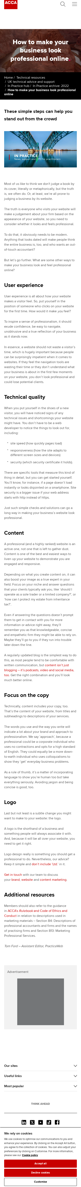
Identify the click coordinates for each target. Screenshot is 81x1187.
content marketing (53, 880)
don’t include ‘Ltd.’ (45, 864)
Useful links (13, 1076)
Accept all (40, 1163)
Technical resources (30, 78)
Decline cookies (40, 1172)
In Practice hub (18, 86)
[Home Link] (40, 1104)
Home (8, 78)
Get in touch (13, 875)
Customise (40, 1181)
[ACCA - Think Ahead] (10, 8)
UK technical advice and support (31, 82)
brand (15, 880)
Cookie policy (30, 1155)
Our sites (11, 1066)
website (27, 880)
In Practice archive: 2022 (51, 86)
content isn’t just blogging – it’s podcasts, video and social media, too (39, 670)
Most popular (14, 1086)
